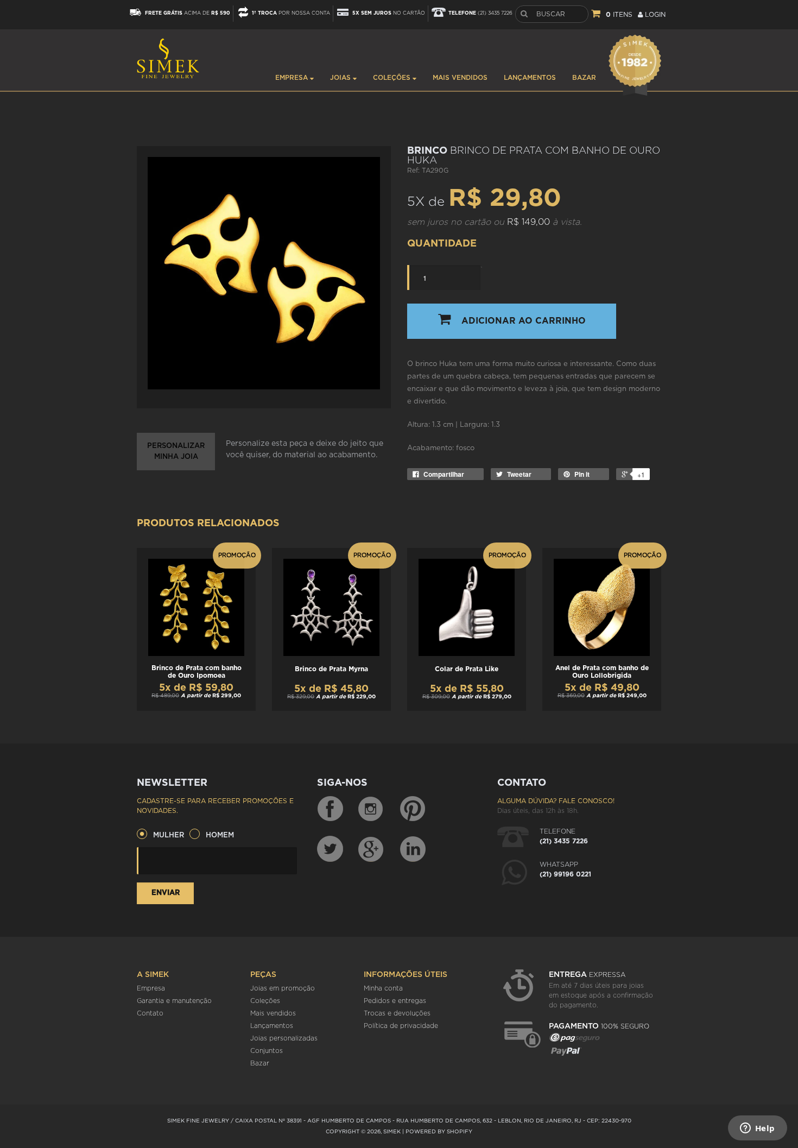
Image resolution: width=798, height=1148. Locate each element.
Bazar (584, 77)
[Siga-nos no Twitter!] (330, 849)
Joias (341, 77)
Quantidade (442, 244)
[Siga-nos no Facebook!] (330, 809)
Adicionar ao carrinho (523, 321)
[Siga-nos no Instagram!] (371, 809)
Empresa (292, 77)
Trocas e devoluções (397, 1013)
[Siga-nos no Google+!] (371, 849)
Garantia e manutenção (174, 1001)
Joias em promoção (282, 988)
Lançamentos (530, 77)
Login (654, 14)
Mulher (168, 835)
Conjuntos (266, 1051)
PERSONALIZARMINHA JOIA (176, 452)
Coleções (393, 77)
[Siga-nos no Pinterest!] (413, 809)
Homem (220, 835)
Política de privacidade (401, 1026)
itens (619, 14)
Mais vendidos (460, 77)
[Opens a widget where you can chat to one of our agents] (757, 1129)
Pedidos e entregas (395, 1001)
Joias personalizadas (284, 1038)
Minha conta (383, 988)
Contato (150, 1013)
